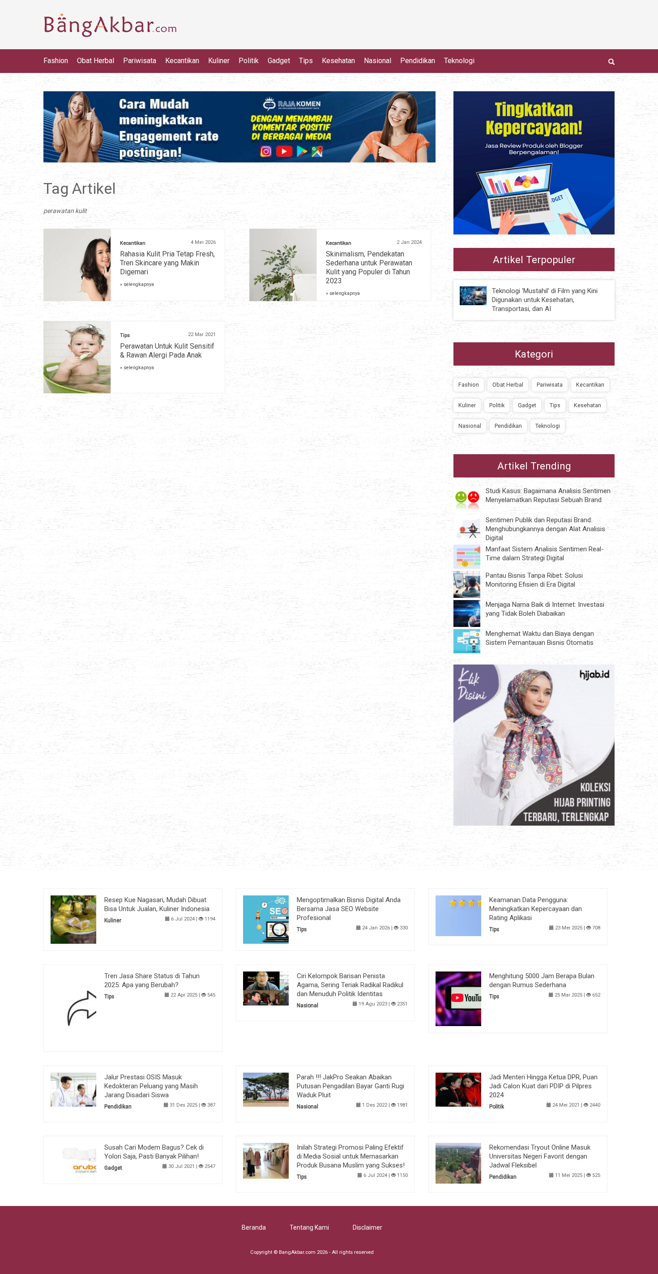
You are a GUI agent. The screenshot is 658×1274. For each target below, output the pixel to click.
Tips (306, 60)
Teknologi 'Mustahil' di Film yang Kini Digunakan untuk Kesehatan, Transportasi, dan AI (545, 300)
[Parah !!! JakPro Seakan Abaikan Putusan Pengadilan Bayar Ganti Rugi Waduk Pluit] (279, 1088)
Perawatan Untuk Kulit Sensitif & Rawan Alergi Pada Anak (167, 350)
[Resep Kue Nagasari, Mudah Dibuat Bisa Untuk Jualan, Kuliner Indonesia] (87, 919)
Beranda (254, 1227)
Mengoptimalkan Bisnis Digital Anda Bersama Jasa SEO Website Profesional (349, 909)
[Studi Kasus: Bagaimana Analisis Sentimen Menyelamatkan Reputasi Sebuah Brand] (473, 499)
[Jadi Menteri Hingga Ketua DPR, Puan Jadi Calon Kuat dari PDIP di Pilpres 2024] (472, 1088)
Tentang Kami (309, 1227)
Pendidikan (417, 60)
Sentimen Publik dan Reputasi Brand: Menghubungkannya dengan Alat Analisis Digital (545, 529)
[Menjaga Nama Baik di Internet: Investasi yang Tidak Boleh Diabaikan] (473, 613)
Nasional (377, 60)
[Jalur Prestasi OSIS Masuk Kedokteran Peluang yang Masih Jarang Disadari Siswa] (87, 1088)
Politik (249, 60)
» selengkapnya (137, 284)
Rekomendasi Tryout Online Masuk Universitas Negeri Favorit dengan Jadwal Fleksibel (539, 1156)
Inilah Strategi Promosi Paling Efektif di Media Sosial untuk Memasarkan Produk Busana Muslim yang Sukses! (351, 1156)
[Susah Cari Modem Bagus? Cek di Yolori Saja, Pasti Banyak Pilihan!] (87, 1159)
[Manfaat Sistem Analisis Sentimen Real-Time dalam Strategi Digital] (473, 556)
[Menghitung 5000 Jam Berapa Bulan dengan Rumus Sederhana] (472, 998)
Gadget (279, 60)
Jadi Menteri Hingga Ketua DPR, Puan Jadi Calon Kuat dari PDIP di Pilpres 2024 (543, 1086)
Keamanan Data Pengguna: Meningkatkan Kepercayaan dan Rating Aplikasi (535, 909)
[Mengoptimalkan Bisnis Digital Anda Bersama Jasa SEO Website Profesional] (279, 919)
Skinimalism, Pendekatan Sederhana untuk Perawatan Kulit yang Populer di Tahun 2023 (369, 267)
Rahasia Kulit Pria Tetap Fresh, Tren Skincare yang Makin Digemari (167, 263)
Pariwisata (139, 60)
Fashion (55, 60)
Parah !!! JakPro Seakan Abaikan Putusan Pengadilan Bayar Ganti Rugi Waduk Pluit (350, 1086)
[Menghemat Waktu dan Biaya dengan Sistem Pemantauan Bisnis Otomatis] (473, 640)
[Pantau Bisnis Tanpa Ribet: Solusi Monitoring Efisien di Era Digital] (473, 584)
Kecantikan (182, 60)
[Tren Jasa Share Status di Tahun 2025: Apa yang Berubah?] (87, 1007)
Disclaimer (367, 1227)
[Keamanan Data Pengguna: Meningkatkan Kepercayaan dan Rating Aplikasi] (472, 915)
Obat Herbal (95, 60)
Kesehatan (338, 60)
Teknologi (459, 60)
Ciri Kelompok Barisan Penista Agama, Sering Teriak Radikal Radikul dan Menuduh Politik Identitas (350, 985)
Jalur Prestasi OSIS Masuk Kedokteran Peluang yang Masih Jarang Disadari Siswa (151, 1086)
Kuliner (219, 60)
